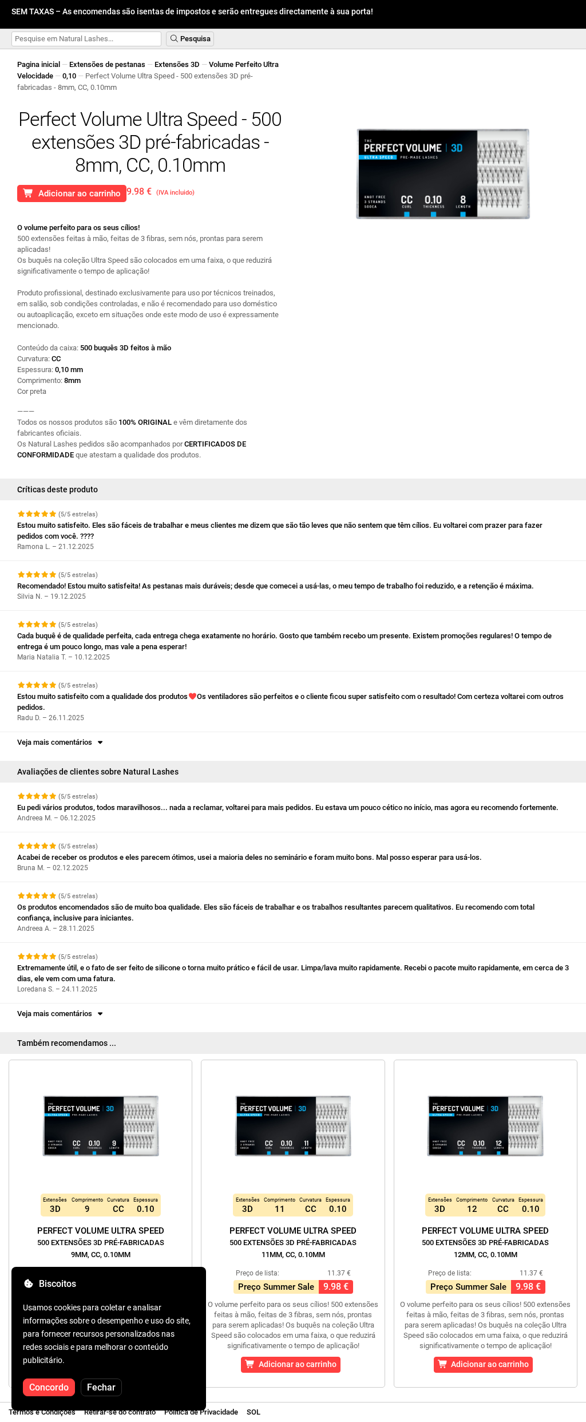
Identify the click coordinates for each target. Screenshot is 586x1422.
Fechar (101, 1387)
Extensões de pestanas (107, 64)
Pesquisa (195, 38)
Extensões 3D (177, 64)
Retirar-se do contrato (120, 1412)
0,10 (69, 76)
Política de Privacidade (201, 1412)
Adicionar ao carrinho (77, 193)
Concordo (49, 1387)
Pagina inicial (38, 64)
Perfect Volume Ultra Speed (100, 1242)
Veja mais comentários (56, 742)
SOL (253, 1412)
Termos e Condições (42, 1412)
